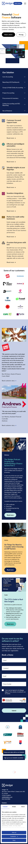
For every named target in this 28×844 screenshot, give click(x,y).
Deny (14, 840)
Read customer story (8, 381)
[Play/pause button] (23, 56)
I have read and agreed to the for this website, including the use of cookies (15, 691)
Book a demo (18, 3)
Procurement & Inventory (10, 98)
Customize (13, 836)
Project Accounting (8, 93)
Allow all (14, 832)
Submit (14, 710)
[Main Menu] (25, 3)
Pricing (21, 35)
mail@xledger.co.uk (7, 797)
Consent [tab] (5, 806)
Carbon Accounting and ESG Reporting (11, 104)
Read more (10, 138)
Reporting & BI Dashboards (10, 82)
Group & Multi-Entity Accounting (12, 87)
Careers (4, 803)
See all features (7, 111)
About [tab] (23, 806)
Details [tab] (14, 806)
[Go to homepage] (7, 3)
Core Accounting (7, 77)
